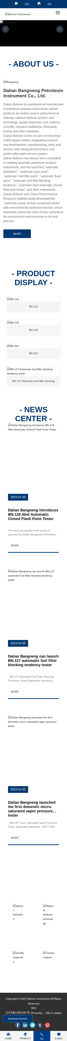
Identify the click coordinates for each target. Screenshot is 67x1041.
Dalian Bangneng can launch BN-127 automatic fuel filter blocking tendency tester (33, 660)
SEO (33, 1008)
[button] (59, 29)
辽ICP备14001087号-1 (19, 1012)
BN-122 (33, 306)
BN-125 (33, 329)
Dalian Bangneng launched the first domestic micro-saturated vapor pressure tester (31, 808)
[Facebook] (17, 1025)
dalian (57, 1012)
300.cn (50, 1012)
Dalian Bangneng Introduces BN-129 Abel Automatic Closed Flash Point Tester (33, 514)
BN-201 (33, 353)
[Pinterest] (47, 1025)
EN (49, 4)
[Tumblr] (40, 1025)
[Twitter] (32, 1025)
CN (27, 4)
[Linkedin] (25, 1025)
